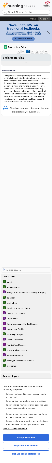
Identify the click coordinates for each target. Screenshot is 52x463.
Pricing (33, 19)
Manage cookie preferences (26, 454)
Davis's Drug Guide (17, 47)
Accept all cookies (26, 437)
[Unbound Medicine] (46, 4)
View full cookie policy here (15, 428)
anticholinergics (13, 57)
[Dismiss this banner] (48, 32)
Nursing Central (19, 5)
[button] (44, 19)
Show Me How (23, 38)
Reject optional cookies (26, 445)
